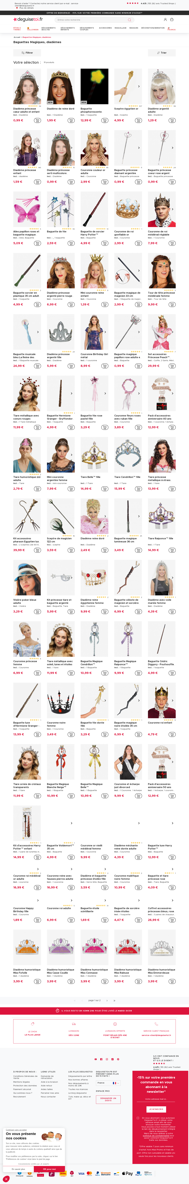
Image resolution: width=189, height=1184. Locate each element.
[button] (6, 1179)
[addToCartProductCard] (37, 120)
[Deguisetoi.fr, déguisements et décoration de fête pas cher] (28, 19)
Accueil (17, 37)
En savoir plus (18, 1169)
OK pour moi (49, 1169)
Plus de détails (26, 8)
